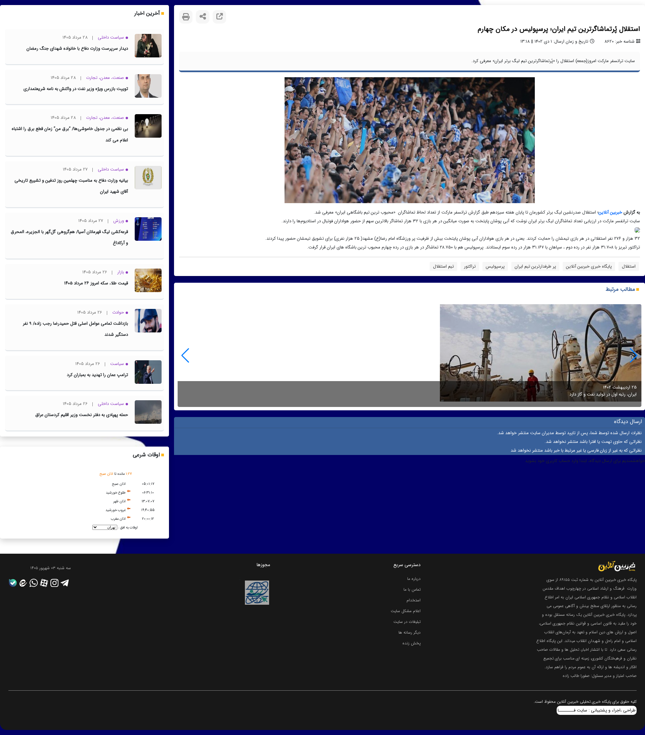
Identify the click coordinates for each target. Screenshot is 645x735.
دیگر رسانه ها (409, 632)
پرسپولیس (495, 266)
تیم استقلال (443, 266)
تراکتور (470, 266)
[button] (185, 355)
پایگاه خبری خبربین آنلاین (589, 266)
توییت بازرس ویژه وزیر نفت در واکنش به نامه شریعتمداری (76, 88)
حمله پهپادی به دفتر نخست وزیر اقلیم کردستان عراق (81, 414)
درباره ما (414, 579)
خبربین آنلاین (610, 212)
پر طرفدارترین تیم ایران (535, 266)
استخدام (413, 600)
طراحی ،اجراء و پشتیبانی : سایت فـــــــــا (597, 710)
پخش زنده (411, 643)
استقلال (629, 266)
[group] (409, 355)
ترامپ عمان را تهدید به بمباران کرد (97, 374)
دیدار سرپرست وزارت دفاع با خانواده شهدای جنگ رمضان (77, 48)
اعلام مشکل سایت (406, 611)
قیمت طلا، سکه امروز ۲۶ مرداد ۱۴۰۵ (96, 283)
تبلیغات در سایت (407, 621)
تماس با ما (412, 589)
